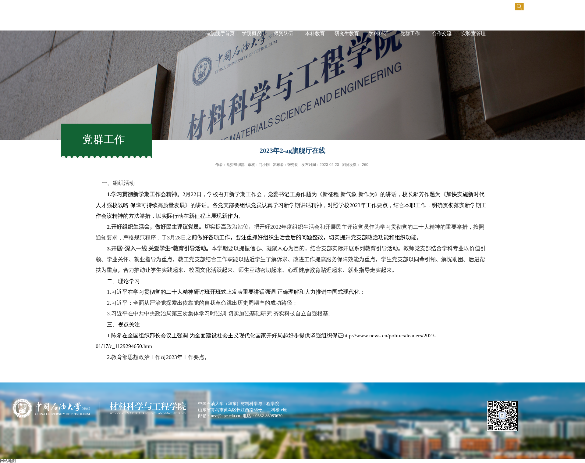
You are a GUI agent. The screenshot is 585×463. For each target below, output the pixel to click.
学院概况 (251, 33)
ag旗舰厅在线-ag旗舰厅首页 (220, 27)
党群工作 (410, 33)
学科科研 (378, 33)
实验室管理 (473, 33)
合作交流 (442, 33)
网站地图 (8, 460)
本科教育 (315, 33)
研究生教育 (347, 33)
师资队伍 (283, 33)
